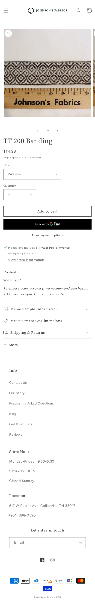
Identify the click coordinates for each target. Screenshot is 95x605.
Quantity (9, 185)
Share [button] (13, 345)
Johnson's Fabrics (45, 597)
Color (7, 165)
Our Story (16, 393)
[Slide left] (37, 131)
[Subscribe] (80, 542)
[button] (6, 11)
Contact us (42, 294)
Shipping (8, 157)
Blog (12, 414)
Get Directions (20, 424)
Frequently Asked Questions (31, 403)
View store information (26, 260)
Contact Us (18, 383)
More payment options (47, 235)
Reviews (15, 435)
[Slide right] (58, 131)
